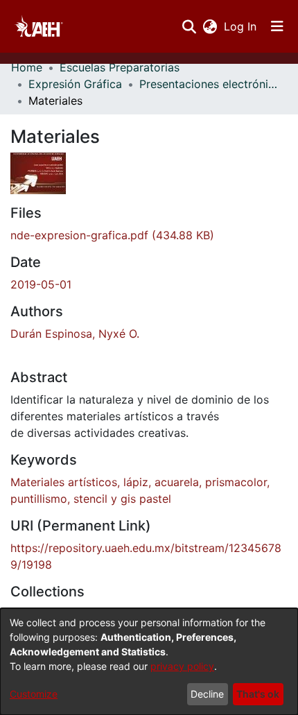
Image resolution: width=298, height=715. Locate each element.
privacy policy (182, 666)
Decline (207, 694)
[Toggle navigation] (277, 26)
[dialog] (149, 661)
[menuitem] (209, 26)
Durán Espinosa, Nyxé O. (74, 334)
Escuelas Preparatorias (119, 67)
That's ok (257, 694)
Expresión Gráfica (75, 84)
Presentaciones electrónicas (208, 84)
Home (26, 67)
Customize (34, 694)
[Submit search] (189, 26)
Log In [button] (241, 26)
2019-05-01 (40, 284)
